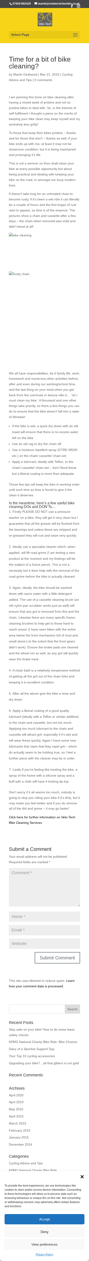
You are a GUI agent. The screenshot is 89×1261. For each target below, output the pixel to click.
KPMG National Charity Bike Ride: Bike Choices (43, 1042)
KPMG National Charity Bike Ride (33, 1170)
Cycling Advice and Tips (26, 1163)
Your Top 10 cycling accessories (32, 1056)
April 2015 (16, 1116)
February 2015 (19, 1130)
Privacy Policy (44, 1254)
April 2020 (16, 1095)
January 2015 (19, 1137)
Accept (44, 1219)
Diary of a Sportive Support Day (32, 1049)
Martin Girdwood (25, 74)
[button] (82, 1176)
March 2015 (17, 1123)
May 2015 (16, 1109)
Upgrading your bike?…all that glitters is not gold (44, 1063)
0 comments (43, 80)
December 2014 (20, 1144)
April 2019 (16, 1102)
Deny (45, 1232)
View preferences (44, 1244)
